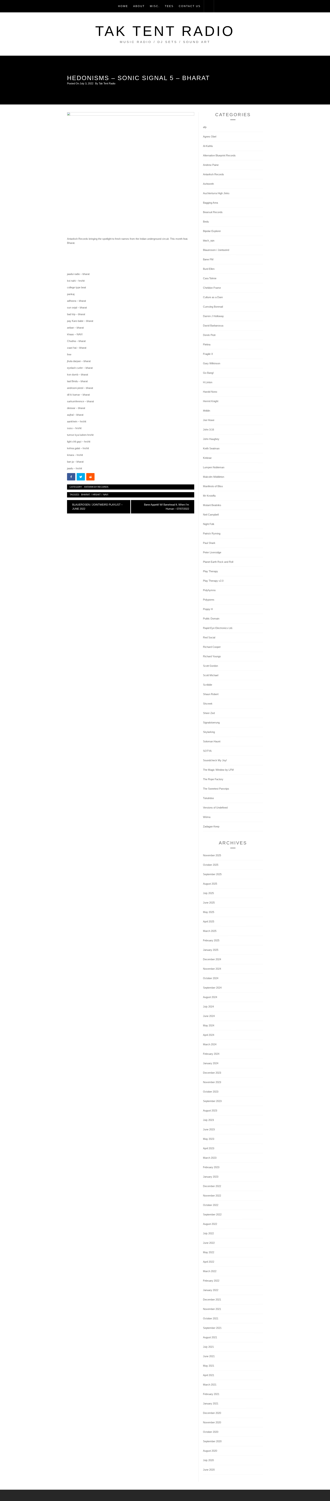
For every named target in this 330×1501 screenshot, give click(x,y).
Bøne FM (208, 259)
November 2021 (212, 1309)
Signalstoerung (211, 722)
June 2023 (209, 1129)
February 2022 (211, 1280)
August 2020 (210, 1450)
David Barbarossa (213, 325)
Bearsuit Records (213, 212)
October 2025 (210, 864)
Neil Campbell (211, 514)
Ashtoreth (208, 183)
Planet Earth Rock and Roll (218, 561)
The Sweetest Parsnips (216, 788)
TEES (169, 6)
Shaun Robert (210, 694)
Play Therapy (210, 571)
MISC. (155, 6)
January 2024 (210, 1063)
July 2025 (208, 893)
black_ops (208, 240)
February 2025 (211, 940)
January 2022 (210, 1290)
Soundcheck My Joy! (215, 760)
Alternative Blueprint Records (219, 155)
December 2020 (212, 1412)
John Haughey (211, 438)
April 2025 (208, 921)
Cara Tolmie (209, 278)
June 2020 (209, 1469)
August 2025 (210, 883)
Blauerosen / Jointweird (216, 249)
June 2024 (209, 1016)
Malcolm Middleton (213, 476)
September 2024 (212, 987)
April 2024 (208, 1034)
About (139, 6)
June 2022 (209, 1242)
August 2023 (210, 1110)
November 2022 (212, 1195)
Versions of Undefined (215, 807)
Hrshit (96, 494)
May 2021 (208, 1365)
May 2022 (208, 1252)
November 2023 (212, 1082)
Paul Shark (209, 542)
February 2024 (211, 1053)
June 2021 (209, 1356)
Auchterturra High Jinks (216, 193)
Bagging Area (210, 202)
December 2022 (212, 1186)
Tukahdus (208, 798)
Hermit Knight (210, 401)
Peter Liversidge (212, 552)
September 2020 (212, 1441)
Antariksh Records (96, 487)
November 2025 (212, 855)
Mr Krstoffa (209, 495)
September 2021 (212, 1327)
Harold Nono (210, 391)
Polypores (208, 599)
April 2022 (208, 1261)
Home (123, 6)
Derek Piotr (209, 335)
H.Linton (207, 382)
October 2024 (210, 978)
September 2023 (212, 1101)
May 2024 (208, 1025)
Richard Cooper (212, 646)
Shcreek (207, 703)
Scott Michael (210, 675)
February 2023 (211, 1167)
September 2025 (212, 874)
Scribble (207, 684)
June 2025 (209, 902)
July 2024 (208, 1006)
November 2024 (212, 968)
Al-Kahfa (208, 146)
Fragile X (208, 353)
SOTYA (207, 750)
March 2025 (209, 930)
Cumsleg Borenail (213, 306)
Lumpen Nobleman (213, 467)
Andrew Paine (211, 164)
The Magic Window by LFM (218, 769)
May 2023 (208, 1138)
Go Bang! (208, 372)
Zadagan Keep (211, 826)
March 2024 (209, 1044)
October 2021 (210, 1318)
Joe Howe (208, 420)
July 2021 (208, 1346)
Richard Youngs (212, 656)
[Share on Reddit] (90, 477)
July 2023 (208, 1119)
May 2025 (208, 912)
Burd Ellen (208, 268)
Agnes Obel (209, 136)
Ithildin (206, 410)
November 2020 (212, 1422)
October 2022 (210, 1205)
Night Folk (208, 524)
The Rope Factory (213, 779)
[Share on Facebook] (71, 477)
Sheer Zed (209, 713)
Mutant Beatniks (212, 505)
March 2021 (209, 1384)
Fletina (206, 344)
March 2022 (209, 1271)
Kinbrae (207, 457)
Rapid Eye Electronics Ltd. (218, 628)
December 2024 (212, 959)
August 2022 (210, 1223)
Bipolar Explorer (212, 231)
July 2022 (208, 1233)
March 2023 (209, 1157)
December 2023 (212, 1072)
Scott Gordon (210, 665)
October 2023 (210, 1091)
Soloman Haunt (211, 741)
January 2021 (210, 1403)
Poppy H (208, 609)
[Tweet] (81, 477)
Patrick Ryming (211, 533)
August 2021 (210, 1337)
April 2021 (208, 1375)
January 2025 (210, 949)
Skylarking (209, 731)
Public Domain (211, 618)
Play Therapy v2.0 (213, 580)
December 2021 (212, 1299)
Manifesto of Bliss (213, 486)
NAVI (105, 494)
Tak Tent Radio (165, 31)
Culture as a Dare (213, 297)
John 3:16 (208, 429)
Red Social (209, 637)
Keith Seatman (211, 448)
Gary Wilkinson (211, 363)
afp (204, 127)
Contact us (190, 6)
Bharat (85, 494)
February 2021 (211, 1394)
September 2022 (212, 1214)
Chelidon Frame (212, 287)
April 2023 (208, 1148)
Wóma (206, 817)
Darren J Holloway (213, 316)
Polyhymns (209, 590)
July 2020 (208, 1460)
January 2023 (210, 1176)
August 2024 (210, 997)
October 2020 (210, 1431)
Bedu (206, 221)
